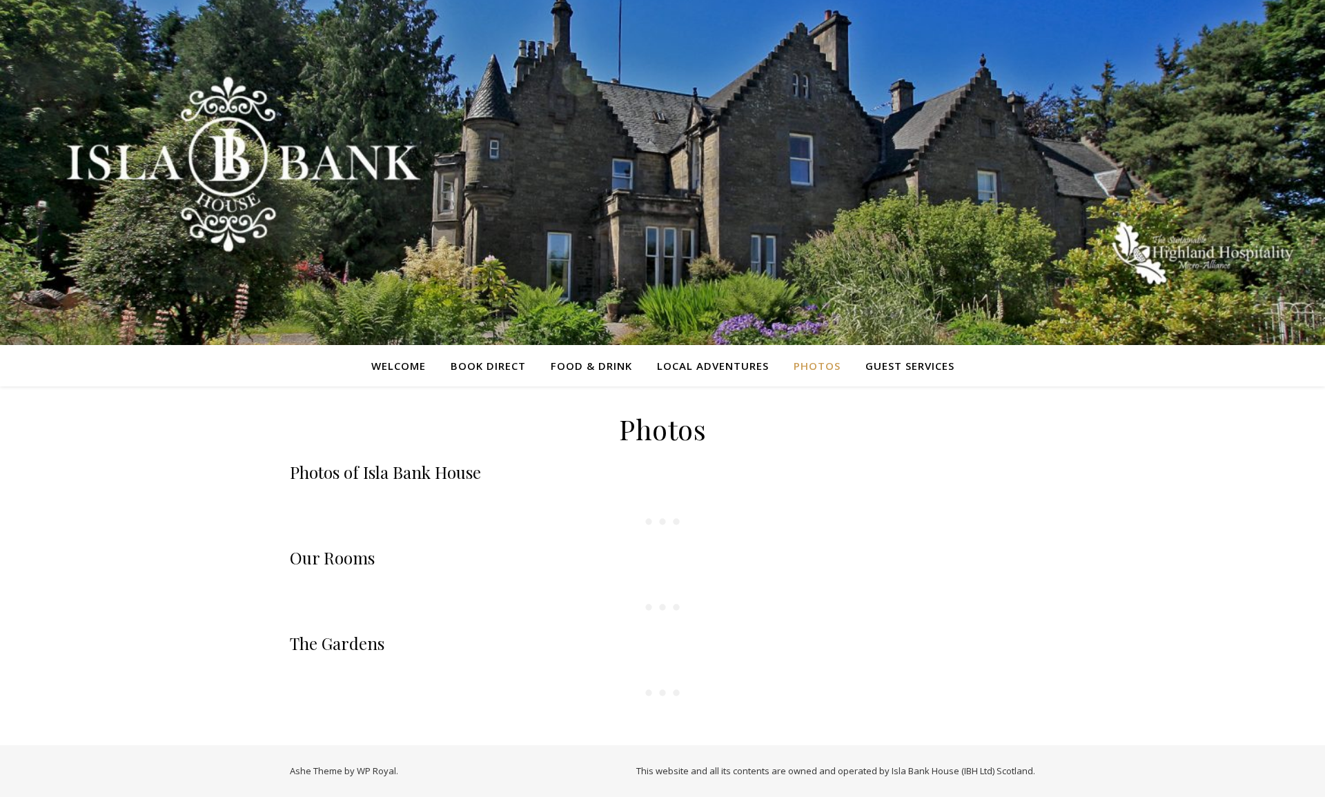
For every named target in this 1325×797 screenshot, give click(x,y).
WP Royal (376, 771)
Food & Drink (591, 366)
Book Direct (488, 366)
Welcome (398, 366)
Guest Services (909, 366)
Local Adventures (713, 366)
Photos (817, 366)
